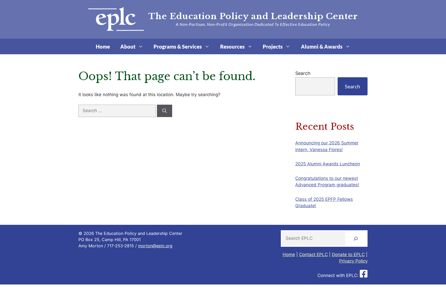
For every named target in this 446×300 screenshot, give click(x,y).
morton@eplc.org (155, 245)
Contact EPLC (313, 254)
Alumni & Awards (322, 46)
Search (302, 73)
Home (103, 46)
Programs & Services (178, 46)
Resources (232, 46)
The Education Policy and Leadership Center (253, 16)
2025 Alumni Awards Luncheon (327, 163)
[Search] (164, 111)
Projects (273, 46)
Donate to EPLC (348, 254)
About (128, 46)
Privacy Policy (353, 261)
